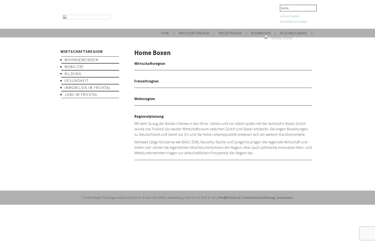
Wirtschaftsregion (194, 33)
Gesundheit (76, 80)
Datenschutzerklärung (259, 197)
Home (165, 33)
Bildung (72, 73)
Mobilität (74, 66)
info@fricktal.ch (229, 197)
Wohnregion (261, 33)
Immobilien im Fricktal (293, 21)
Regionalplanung (293, 33)
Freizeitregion (230, 33)
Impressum (285, 197)
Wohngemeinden (81, 59)
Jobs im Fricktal (289, 16)
